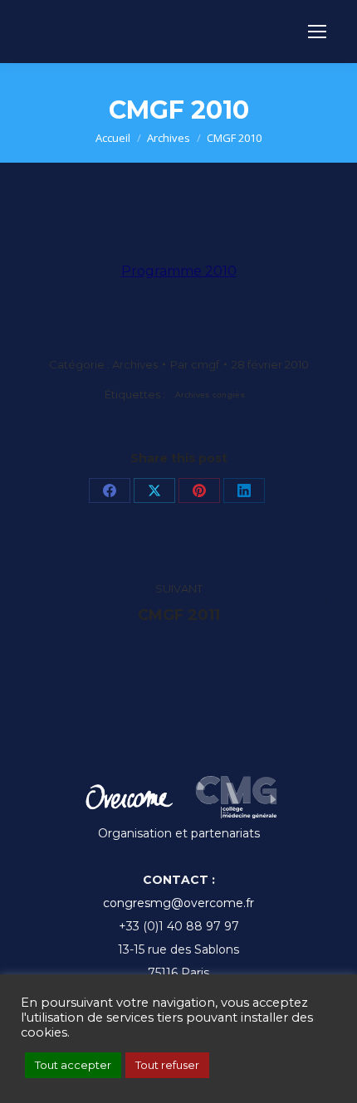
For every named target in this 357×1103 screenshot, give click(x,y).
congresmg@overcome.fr (178, 903)
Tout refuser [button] (167, 1064)
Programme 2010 (179, 271)
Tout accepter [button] (73, 1064)
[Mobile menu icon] (317, 31)
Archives (135, 364)
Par (194, 364)
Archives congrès (210, 394)
